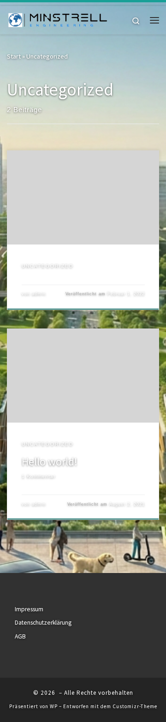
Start (14, 56)
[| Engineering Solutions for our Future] (58, 18)
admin (39, 294)
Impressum (29, 609)
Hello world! (49, 461)
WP (54, 706)
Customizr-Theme (135, 706)
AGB (20, 636)
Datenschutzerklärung (43, 623)
